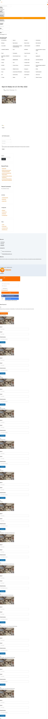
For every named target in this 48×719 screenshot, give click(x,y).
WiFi (25, 77)
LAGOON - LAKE (26, 59)
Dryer (14, 49)
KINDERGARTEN (15, 59)
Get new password (4, 313)
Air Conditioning (3, 40)
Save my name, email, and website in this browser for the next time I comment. (16, 146)
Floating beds (15, 53)
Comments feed (5, 227)
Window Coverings (39, 77)
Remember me (5, 288)
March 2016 (4, 199)
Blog (1, 32)
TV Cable (2, 77)
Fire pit (2, 53)
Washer (14, 77)
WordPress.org (4, 229)
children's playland (27, 45)
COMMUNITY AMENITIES (5, 49)
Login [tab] (4, 277)
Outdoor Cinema (15, 65)
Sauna (2, 71)
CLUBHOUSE (38, 45)
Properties (2, 15)
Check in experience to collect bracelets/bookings (17, 46)
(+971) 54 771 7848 (4, 37)
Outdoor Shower (27, 65)
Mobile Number (3, 368)
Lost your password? (4, 290)
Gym (36, 53)
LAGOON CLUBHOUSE (39, 59)
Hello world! (4, 168)
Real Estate (4, 213)
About (1, 11)
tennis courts (38, 74)
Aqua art (14, 40)
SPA (2, 74)
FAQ (0, 28)
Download (3, 342)
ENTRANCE (26, 49)
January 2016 (4, 201)
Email (1, 331)
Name (1, 326)
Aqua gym (25, 40)
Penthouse (2, 243)
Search (2, 155)
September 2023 (5, 197)
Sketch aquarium (27, 71)
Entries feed (4, 226)
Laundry (2, 62)
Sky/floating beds (38, 71)
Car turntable (3, 45)
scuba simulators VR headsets (17, 71)
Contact (1, 24)
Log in (3, 224)
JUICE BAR (2, 59)
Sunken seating (15, 74)
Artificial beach (38, 40)
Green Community (27, 53)
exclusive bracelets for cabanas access (40, 50)
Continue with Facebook (10, 295)
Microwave (37, 62)
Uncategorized (4, 215)
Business (3, 210)
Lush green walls (26, 62)
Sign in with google (8, 298)
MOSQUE (2, 65)
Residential (2, 245)
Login (10, 292)
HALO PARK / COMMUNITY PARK (5, 56)
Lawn (14, 62)
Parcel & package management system (40, 66)
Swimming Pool (26, 74)
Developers (2, 19)
